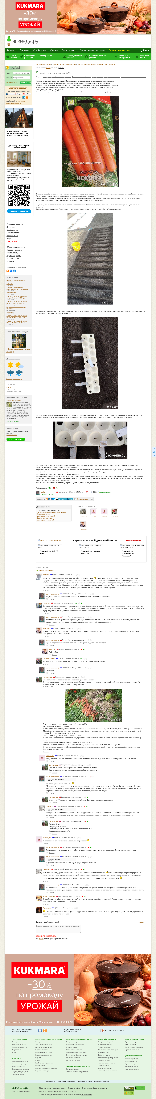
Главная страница (15, 224)
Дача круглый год (131, 1061)
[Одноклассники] (8, 271)
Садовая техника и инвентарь (78, 1066)
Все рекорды (10, 352)
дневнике (61, 68)
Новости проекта (14, 250)
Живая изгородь (103, 1052)
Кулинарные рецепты (132, 1069)
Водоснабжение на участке (107, 1071)
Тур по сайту (12, 253)
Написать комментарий (46, 570)
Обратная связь (44, 1088)
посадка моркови (84, 64)
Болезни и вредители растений (46, 1068)
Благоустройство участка (75, 57)
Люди (9, 238)
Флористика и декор (73, 1060)
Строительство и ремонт (134, 1039)
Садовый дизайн (104, 1060)
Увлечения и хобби (131, 1066)
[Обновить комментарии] (154, 452)
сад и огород (40, 64)
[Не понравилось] (77, 575)
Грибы (37, 1060)
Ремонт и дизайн (130, 1044)
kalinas (9, 387)
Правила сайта (13, 258)
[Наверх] (154, 448)
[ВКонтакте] (11, 271)
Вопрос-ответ (68, 50)
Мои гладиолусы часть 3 (45, 520)
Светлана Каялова (49, 659)
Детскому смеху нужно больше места (19, 146)
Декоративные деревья (74, 1042)
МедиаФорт (25, 1091)
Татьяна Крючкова (49, 896)
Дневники (24, 50)
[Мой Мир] (14, 271)
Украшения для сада (105, 1068)
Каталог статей (13, 233)
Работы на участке (131, 1058)
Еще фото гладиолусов (45, 518)
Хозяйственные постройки (134, 1047)
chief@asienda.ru (70, 1091)
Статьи (54, 50)
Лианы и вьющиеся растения (76, 1052)
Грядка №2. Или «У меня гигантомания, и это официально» (18, 288)
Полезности (16, 1058)
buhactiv (94, 516)
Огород (37, 1042)
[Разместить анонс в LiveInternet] (61, 499)
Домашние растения (73, 1058)
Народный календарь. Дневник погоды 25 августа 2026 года (17, 321)
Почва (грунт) (40, 1065)
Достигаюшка (47, 677)
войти (41, 939)
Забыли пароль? (11, 83)
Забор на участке (104, 1055)
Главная (11, 50)
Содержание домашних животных (136, 1064)
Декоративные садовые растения (80, 1039)
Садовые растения (41, 1050)
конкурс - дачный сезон (56, 77)
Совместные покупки (119, 50)
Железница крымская (14, 400)
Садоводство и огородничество (48, 1039)
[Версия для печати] (92, 499)
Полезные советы (18, 1074)
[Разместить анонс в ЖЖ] (69, 499)
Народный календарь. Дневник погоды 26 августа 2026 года (17, 316)
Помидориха (47, 908)
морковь (55, 64)
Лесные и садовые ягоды (44, 1044)
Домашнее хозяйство (133, 1056)
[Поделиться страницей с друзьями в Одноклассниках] (47, 499)
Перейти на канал (17, 211)
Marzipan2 (84, 516)
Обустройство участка (107, 1039)
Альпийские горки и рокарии (108, 1050)
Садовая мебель (104, 1065)
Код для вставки (82, 499)
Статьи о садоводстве (19, 1047)
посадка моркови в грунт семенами (103, 64)
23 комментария (105, 492)
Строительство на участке (97, 57)
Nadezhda (83, 529)
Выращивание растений (43, 1052)
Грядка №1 (10, 312)
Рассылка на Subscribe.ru (114, 1030)
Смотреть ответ (12, 435)
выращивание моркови (68, 64)
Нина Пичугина (59, 1091)
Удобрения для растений (44, 1063)
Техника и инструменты (125, 57)
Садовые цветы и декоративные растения (39, 57)
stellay (48, 68)
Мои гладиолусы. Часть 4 (46, 516)
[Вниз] (154, 455)
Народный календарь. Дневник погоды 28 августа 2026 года (17, 297)
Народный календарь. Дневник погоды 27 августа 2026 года (17, 302)
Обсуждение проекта (16, 247)
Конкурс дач (12, 241)
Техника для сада (72, 1069)
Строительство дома (132, 1042)
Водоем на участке (104, 1047)
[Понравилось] (79, 575)
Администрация (14, 256)
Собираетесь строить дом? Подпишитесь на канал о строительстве (17, 133)
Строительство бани (132, 1050)
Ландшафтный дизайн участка (108, 1042)
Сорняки (38, 1058)
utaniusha (115, 516)
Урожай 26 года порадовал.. (16, 280)
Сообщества (39, 50)
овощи (48, 64)
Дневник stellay (42, 506)
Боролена (46, 603)
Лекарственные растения (20, 1069)
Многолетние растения (74, 1050)
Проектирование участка (106, 1063)
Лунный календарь (18, 1066)
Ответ (50, 779)
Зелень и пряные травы (43, 1047)
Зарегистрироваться (45, 936)
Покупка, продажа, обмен (20, 1072)
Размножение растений (43, 1055)
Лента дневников (18, 1042)
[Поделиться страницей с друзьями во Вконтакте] (49, 499)
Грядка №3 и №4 (12, 293)
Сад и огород (14, 57)
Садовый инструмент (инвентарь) (77, 1072)
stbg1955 (46, 575)
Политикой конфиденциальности (15, 102)
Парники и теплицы (42, 1071)
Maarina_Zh (50, 756)
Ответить (46, 590)
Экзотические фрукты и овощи (76, 1055)
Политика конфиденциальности (94, 1088)
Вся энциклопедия (13, 421)
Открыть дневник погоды (14, 379)
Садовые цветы (71, 1047)
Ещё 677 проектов (133, 540)
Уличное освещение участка (108, 1058)
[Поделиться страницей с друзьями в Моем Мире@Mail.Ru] (52, 499)
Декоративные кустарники (75, 1044)
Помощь (10, 261)
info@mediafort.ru (86, 1095)
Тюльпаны (10, 284)
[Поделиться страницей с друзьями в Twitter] (54, 499)
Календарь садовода (19, 1064)
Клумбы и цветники (104, 1044)
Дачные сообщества (19, 1044)
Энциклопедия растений (92, 50)
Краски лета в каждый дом (81, 77)
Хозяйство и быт (144, 57)
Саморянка (49, 806)
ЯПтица (104, 516)
